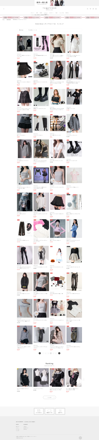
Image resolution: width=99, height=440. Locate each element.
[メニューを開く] (4, 9)
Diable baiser (9, 19)
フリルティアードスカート (38, 135)
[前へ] (40, 353)
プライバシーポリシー (34, 436)
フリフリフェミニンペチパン (38, 388)
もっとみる (49, 397)
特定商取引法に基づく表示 (22, 436)
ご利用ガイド (25, 426)
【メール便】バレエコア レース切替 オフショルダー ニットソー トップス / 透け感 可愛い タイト (56, 56)
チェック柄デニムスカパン (21, 213)
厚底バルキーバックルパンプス (72, 160)
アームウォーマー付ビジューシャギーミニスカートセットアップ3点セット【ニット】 (57, 347)
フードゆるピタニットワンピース (22, 160)
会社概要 (17, 436)
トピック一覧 (61, 12)
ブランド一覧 (17, 429)
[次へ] (59, 353)
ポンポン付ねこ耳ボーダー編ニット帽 (56, 293)
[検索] (87, 8)
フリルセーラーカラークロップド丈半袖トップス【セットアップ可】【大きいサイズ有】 (56, 389)
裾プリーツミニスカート (21, 135)
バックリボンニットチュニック (72, 135)
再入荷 (41, 12)
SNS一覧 (67, 12)
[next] (83, 379)
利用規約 (28, 436)
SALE (56, 12)
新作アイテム (17, 426)
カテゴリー (51, 12)
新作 (37, 12)
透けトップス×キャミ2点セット (55, 240)
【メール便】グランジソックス (55, 135)
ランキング (45, 12)
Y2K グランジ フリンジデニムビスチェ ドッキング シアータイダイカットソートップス (40, 161)
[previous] (15, 379)
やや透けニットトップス (71, 108)
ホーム (3, 19)
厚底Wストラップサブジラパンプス (40, 108)
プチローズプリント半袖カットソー (73, 187)
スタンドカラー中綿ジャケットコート (23, 293)
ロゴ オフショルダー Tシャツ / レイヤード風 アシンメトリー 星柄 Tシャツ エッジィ (24, 321)
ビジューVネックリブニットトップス (56, 160)
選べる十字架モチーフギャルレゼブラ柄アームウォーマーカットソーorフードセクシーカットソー (57, 109)
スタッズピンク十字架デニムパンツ (23, 240)
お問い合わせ (25, 429)
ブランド (32, 12)
